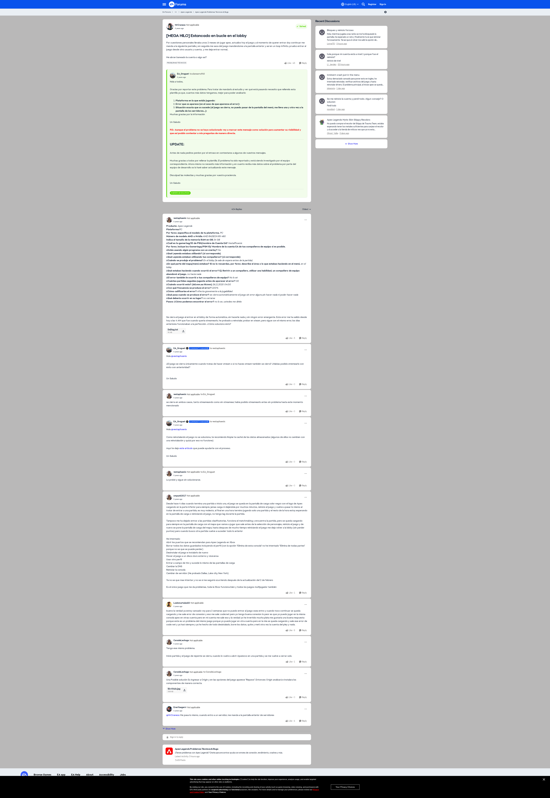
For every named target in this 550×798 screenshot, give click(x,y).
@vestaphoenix (179, 356)
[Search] (363, 4)
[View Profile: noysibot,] (322, 101)
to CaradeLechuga (212, 672)
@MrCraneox (173, 715)
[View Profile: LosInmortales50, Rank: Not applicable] (169, 604)
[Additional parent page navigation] (175, 12)
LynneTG (331, 43)
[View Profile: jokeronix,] (322, 77)
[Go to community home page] (177, 4)
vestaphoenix (179, 218)
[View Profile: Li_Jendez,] (322, 56)
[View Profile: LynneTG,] (322, 32)
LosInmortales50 (181, 603)
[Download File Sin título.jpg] (184, 690)
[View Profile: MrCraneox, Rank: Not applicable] (169, 26)
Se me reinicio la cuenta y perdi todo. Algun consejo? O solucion (355, 100)
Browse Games (42, 774)
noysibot (331, 109)
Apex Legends (186, 12)
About (89, 774)
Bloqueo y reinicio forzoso (340, 30)
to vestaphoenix (217, 348)
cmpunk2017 (179, 495)
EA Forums (167, 12)
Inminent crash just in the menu (343, 75)
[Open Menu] (385, 12)
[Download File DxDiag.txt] (183, 331)
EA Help (75, 774)
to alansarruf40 (197, 74)
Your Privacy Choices (345, 787)
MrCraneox (180, 25)
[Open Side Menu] (164, 4)
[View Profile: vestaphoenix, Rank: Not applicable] (169, 220)
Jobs (123, 774)
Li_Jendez (331, 64)
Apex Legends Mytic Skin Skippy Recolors (348, 119)
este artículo (185, 448)
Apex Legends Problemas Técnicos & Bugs (211, 12)
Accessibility (106, 774)
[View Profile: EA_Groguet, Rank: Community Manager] (169, 350)
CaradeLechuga (181, 640)
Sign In (383, 4)
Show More (170, 728)
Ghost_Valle (332, 133)
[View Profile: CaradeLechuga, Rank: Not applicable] (169, 642)
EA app (61, 774)
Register (372, 4)
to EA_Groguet (208, 394)
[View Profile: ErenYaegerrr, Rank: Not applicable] (169, 709)
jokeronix (331, 88)
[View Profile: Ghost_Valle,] (322, 122)
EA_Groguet (183, 74)
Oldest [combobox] (306, 209)
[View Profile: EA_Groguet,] (173, 75)
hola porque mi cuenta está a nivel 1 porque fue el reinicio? (352, 56)
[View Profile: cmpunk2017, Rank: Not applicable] (169, 497)
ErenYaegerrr (179, 707)
